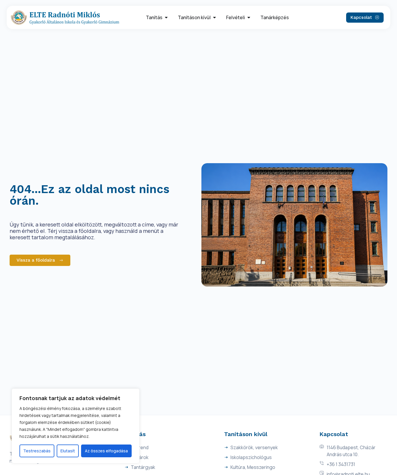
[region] (76, 425)
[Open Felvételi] (248, 17)
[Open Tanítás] (166, 17)
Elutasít (67, 451)
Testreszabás (37, 451)
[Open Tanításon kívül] (214, 17)
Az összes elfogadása (106, 451)
